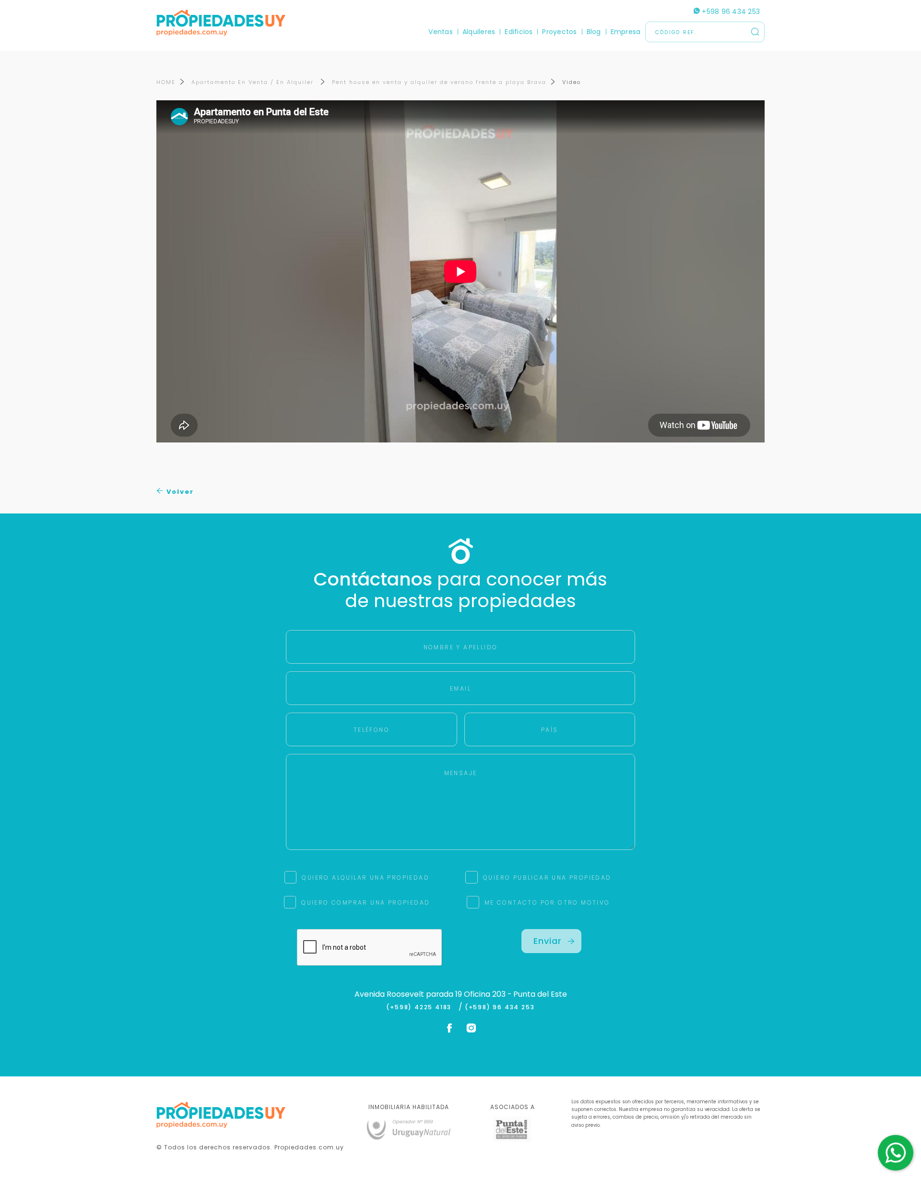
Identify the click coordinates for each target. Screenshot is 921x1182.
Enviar (547, 941)
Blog (594, 31)
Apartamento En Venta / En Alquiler (253, 82)
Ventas (440, 31)
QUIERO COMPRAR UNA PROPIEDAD (365, 902)
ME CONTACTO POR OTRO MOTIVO (547, 902)
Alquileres (478, 31)
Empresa (626, 31)
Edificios (518, 31)
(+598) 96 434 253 (500, 1007)
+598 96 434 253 (730, 11)
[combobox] (377, 591)
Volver (179, 491)
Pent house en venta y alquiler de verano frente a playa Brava (439, 82)
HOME (166, 82)
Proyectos (559, 31)
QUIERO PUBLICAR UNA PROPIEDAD (547, 877)
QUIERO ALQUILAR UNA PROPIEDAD (365, 877)
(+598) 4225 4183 (421, 1007)
